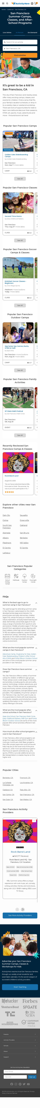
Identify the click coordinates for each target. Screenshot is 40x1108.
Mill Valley (24, 543)
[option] (18, 473)
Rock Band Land (20, 851)
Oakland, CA (8, 790)
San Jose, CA (8, 799)
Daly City (6, 515)
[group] (18, 152)
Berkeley (24, 538)
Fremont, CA (25, 778)
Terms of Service (12, 1093)
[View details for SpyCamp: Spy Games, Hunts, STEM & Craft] (18, 332)
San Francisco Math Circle (25, 716)
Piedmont (7, 543)
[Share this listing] (34, 820)
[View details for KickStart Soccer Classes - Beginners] (18, 267)
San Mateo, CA (26, 799)
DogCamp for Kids (23, 654)
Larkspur (6, 553)
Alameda (6, 533)
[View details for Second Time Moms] (18, 203)
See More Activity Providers (20, 915)
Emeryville (24, 520)
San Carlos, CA (8, 795)
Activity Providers (9, 1040)
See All (20, 179)
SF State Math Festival (14, 411)
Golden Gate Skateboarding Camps (16, 155)
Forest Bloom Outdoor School (26, 658)
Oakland (23, 525)
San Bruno (24, 533)
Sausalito (24, 515)
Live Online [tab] (7, 32)
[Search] (7, 3)
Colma (5, 520)
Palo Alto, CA (25, 790)
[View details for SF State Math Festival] (18, 397)
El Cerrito (7, 548)
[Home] (20, 3)
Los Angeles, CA (26, 783)
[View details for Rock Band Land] (20, 831)
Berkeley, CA (8, 778)
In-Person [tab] (19, 32)
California (10, 9)
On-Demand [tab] (32, 32)
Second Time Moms (13, 216)
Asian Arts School (9, 716)
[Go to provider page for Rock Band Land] (20, 848)
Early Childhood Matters (11, 718)
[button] (17, 910)
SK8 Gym (24, 718)
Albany (6, 538)
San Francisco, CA (27, 795)
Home (3, 9)
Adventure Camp (9, 654)
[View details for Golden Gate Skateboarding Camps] (18, 141)
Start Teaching (20, 987)
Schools (6, 1045)
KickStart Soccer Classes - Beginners (15, 282)
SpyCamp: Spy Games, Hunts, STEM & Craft (17, 347)
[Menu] (3, 3)
